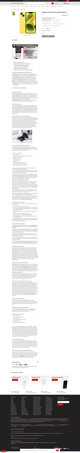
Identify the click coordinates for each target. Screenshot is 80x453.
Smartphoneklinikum (20, 426)
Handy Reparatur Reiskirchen (37, 414)
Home (11, 6)
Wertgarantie (18, 425)
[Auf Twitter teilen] (65, 15)
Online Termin (12, 403)
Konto (56, 3)
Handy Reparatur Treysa (36, 404)
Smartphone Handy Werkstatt (56, 420)
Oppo (39, 6)
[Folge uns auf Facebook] (34, 448)
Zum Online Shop (23, 408)
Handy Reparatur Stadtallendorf (37, 398)
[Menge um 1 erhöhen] (51, 33)
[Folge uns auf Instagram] (37, 448)
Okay (57, 450)
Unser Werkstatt (13, 404)
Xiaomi (35, 6)
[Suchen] (52, 3)
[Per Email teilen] (67, 15)
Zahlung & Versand (13, 409)
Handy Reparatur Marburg (36, 399)
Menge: (43, 33)
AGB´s (11, 398)
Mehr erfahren (45, 450)
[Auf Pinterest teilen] (64, 15)
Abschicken (60, 404)
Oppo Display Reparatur (49, 403)
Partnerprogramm (13, 407)
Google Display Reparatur (49, 408)
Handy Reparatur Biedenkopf (37, 408)
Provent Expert (23, 403)
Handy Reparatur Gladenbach (37, 409)
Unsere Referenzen (13, 408)
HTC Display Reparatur (49, 414)
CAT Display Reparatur (49, 413)
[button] (3, 451)
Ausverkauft (48, 36)
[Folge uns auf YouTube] (39, 448)
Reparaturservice (56, 424)
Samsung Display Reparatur (49, 399)
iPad (22, 6)
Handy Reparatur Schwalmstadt (37, 407)
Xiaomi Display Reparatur (49, 402)
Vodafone (58, 425)
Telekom (61, 425)
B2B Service (59, 6)
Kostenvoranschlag (53, 6)
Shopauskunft (23, 404)
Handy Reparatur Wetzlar (36, 403)
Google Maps (23, 402)
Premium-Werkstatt (34, 424)
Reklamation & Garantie (14, 414)
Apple (18, 6)
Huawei (31, 6)
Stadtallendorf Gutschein (24, 413)
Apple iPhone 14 (14, 72)
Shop (14, 6)
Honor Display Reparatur (49, 407)
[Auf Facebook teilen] (62, 15)
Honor (43, 6)
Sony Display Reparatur (49, 404)
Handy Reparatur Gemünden (37, 413)
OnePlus (47, 6)
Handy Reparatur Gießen (36, 402)
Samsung (26, 6)
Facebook (22, 398)
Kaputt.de (22, 399)
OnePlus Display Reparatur (49, 409)
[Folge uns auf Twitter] (35, 448)
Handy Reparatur (28, 418)
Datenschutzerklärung (14, 413)
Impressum (12, 402)
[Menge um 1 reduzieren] (47, 33)
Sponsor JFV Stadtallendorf (25, 414)
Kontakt (12, 399)
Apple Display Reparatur (49, 398)
